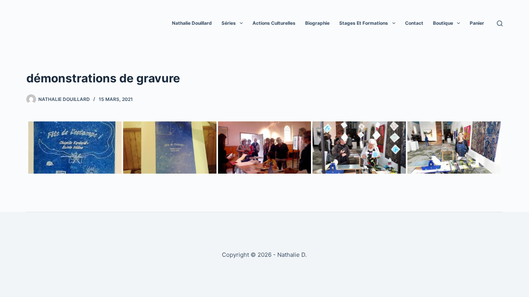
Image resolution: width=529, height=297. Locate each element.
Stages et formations (363, 23)
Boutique (443, 23)
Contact (414, 23)
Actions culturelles (273, 23)
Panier (477, 23)
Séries (229, 23)
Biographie (317, 23)
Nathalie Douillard (192, 23)
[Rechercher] (500, 23)
